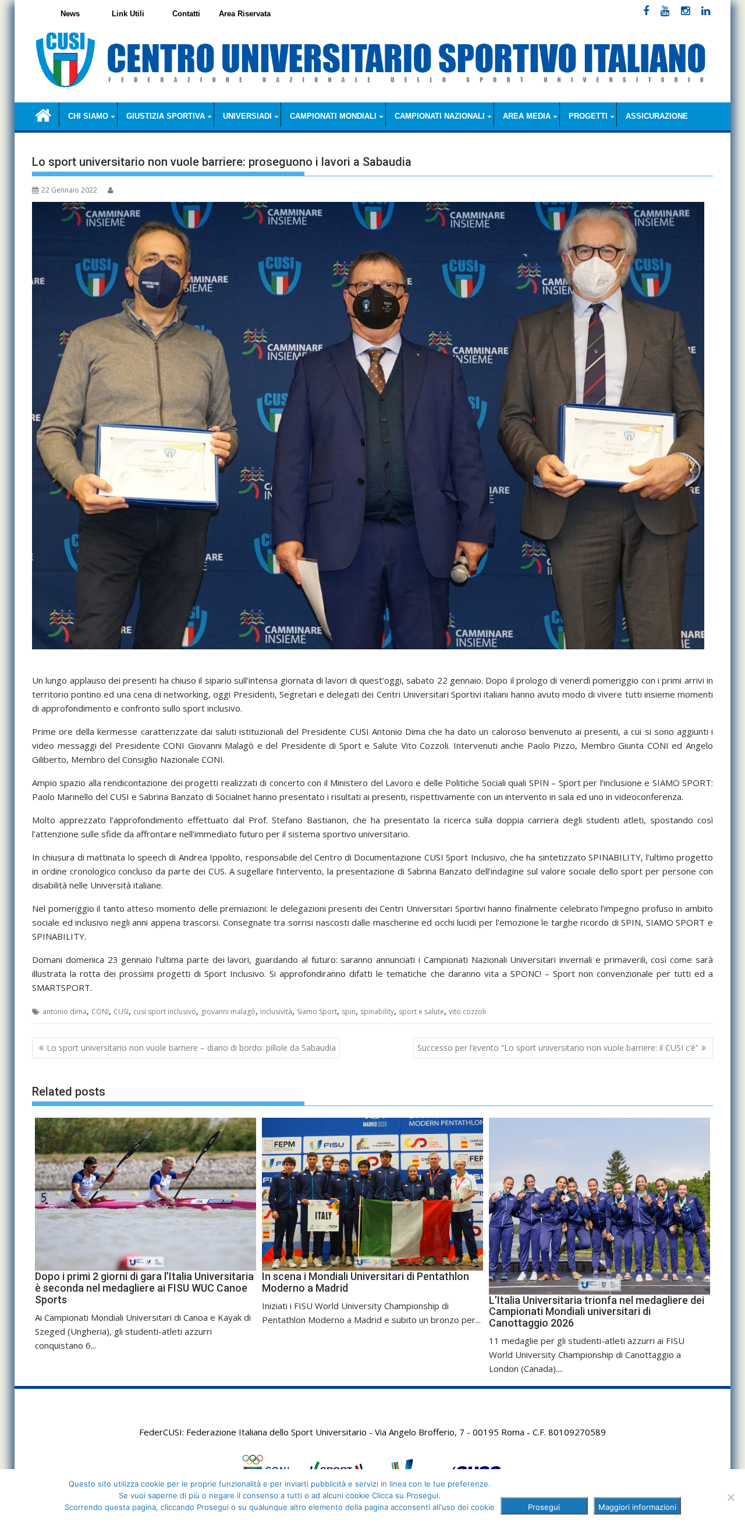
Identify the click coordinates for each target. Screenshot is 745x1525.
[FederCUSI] (43, 114)
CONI (100, 1011)
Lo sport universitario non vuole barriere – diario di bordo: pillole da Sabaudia (191, 1047)
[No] (730, 1497)
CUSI (121, 1011)
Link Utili (128, 13)
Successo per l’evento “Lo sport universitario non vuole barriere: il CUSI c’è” (557, 1047)
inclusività (276, 1011)
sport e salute (421, 1011)
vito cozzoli (467, 1011)
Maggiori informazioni (637, 1507)
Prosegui (544, 1507)
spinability (377, 1011)
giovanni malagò (228, 1011)
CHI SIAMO (88, 116)
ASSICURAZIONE (657, 116)
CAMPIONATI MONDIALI (333, 116)
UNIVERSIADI (247, 116)
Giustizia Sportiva (165, 116)
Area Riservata (245, 13)
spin (349, 1011)
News (70, 13)
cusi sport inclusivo (164, 1011)
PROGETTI (588, 116)
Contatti (186, 13)
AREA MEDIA (527, 116)
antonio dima (64, 1011)
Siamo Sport (317, 1011)
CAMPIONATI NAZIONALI (440, 116)
